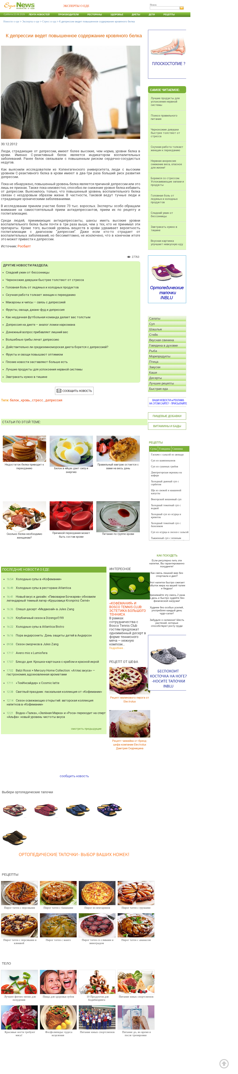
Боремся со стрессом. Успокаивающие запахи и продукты (167, 182)
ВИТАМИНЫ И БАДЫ (167, 426)
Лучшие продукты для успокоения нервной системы (44, 369)
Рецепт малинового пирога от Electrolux (129, 699)
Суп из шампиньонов (163, 460)
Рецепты (169, 14)
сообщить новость (74, 776)
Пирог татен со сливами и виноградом (97, 941)
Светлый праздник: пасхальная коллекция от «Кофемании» (54, 692)
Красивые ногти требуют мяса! (20, 1034)
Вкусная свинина (161, 340)
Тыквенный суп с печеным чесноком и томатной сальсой (167, 539)
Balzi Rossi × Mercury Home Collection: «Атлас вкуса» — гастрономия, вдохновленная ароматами (51, 672)
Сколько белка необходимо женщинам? (24, 535)
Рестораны (94, 14)
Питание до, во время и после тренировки (136, 1034)
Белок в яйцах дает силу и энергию (71, 470)
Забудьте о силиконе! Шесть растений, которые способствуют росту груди (167, 622)
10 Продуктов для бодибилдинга (98, 998)
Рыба (153, 351)
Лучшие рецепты (161, 383)
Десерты (155, 378)
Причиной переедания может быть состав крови (71, 535)
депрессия (53, 400)
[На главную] (18, 11)
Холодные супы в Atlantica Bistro (35, 626)
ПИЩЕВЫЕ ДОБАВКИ (167, 416)
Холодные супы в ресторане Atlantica (39, 588)
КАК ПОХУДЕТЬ (167, 555)
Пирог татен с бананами (58, 907)
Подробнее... (117, 648)
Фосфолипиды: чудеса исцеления (58, 1034)
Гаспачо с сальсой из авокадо (167, 454)
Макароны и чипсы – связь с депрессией (35, 302)
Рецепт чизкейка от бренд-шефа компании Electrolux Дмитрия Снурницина (129, 744)
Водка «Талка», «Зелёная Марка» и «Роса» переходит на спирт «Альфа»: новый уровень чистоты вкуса (56, 715)
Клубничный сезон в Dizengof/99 (35, 618)
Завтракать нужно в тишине (26, 377)
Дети (152, 14)
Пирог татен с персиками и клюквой (19, 941)
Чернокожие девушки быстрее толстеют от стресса (45, 280)
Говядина (164, 448)
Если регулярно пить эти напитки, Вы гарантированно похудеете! (166, 563)
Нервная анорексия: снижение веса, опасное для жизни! (166, 164)
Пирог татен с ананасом (136, 939)
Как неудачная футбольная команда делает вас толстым (48, 317)
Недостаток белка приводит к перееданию (24, 466)
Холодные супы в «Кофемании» (34, 579)
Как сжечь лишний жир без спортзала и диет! (167, 574)
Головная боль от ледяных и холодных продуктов (42, 287)
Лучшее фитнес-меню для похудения (20, 998)
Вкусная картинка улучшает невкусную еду (167, 242)
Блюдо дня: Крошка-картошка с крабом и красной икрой (53, 661)
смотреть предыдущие (86, 728)
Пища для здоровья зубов (58, 996)
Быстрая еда (158, 389)
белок (14, 400)
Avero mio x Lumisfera (27, 653)
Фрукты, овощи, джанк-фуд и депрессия (35, 310)
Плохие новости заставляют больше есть (37, 362)
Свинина (177, 448)
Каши (153, 372)
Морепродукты (159, 356)
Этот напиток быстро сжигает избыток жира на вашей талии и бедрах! (167, 585)
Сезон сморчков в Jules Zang (33, 644)
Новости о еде (11, 21)
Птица (153, 362)
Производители (68, 14)
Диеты (136, 14)
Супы (153, 448)
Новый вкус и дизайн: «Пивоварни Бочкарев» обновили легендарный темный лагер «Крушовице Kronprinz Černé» (51, 598)
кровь (25, 400)
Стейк (153, 334)
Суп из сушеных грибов (164, 466)
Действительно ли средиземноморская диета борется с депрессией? (57, 347)
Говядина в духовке (163, 345)
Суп (152, 324)
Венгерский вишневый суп (166, 499)
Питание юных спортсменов (136, 996)
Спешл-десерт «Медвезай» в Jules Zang (40, 609)
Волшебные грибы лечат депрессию (32, 339)
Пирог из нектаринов (97, 907)
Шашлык (155, 329)
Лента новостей (39, 14)
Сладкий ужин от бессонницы (27, 272)
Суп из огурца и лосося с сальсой (170, 532)
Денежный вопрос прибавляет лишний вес (37, 332)
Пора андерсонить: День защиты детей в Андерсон (49, 635)
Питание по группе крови (118, 534)
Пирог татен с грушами (136, 907)
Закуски (154, 367)
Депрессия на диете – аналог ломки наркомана (40, 324)
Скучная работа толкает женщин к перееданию (41, 295)
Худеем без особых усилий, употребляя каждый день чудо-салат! (167, 610)
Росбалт (24, 246)
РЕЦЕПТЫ (156, 442)
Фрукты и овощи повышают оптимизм (34, 354)
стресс (37, 400)
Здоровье (116, 14)
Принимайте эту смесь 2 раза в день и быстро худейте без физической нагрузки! (167, 597)
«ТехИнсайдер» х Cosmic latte (33, 683)
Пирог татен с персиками (19, 907)
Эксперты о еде (30, 21)
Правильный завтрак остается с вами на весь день (118, 466)
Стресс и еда (49, 21)
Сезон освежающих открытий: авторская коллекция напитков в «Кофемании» (50, 702)
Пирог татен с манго (58, 939)
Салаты (154, 318)
